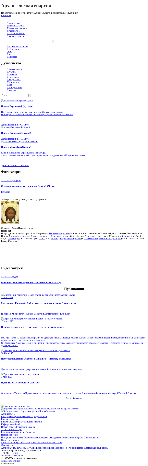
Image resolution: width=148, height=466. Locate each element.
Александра (14, 238)
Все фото (5, 192)
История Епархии (16, 33)
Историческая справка (12, 437)
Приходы (30, 432)
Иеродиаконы (14, 79)
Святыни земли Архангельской (46, 442)
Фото (9, 51)
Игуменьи (12, 74)
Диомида (26, 236)
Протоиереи (13, 82)
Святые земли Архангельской (15, 442)
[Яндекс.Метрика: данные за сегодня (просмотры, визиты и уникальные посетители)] (10, 461)
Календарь (12, 57)
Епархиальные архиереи (36, 437)
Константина (127, 236)
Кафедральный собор (11, 424)
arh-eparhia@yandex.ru (12, 455)
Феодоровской (67, 238)
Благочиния (7, 432)
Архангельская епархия (26, 5)
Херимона (90, 236)
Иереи (10, 85)
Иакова (54, 238)
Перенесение (55, 233)
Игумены (11, 72)
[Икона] (10, 223)
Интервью (28, 416)
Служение (17, 416)
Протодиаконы (14, 87)
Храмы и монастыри (17, 28)
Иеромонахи (13, 77)
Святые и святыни (16, 36)
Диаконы (11, 90)
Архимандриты (14, 69)
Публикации (13, 49)
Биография (6, 416)
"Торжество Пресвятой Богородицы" (102, 238)
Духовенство (13, 31)
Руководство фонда (25, 427)
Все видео (6, 282)
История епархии (9, 435)
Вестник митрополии (17, 46)
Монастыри (19, 432)
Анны (42, 238)
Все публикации (74, 398)
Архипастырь (13, 23)
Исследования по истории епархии (66, 437)
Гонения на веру (92, 437)
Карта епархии (34, 421)
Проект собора (8, 427)
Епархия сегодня (15, 25)
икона (66, 233)
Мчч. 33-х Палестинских (57, 236)
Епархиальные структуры (14, 421)
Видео (10, 54)
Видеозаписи (40, 416)
